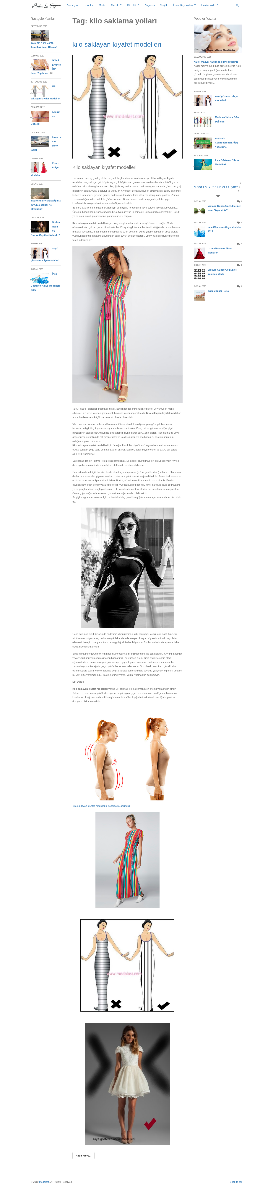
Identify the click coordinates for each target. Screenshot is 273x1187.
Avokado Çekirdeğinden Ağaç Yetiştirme (226, 142)
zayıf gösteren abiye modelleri (226, 98)
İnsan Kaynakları (183, 5)
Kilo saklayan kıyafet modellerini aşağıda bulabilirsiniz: (101, 806)
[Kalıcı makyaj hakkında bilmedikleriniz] (218, 39)
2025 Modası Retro (218, 291)
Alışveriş (150, 5)
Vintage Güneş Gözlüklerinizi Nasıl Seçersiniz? (224, 208)
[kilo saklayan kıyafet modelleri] (127, 106)
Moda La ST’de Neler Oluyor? (216, 187)
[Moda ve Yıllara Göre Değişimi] (203, 121)
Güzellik (131, 5)
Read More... (83, 1155)
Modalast (44, 1181)
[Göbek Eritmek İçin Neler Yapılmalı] (40, 64)
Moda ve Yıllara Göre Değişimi (227, 119)
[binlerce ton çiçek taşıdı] (40, 141)
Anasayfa (72, 5)
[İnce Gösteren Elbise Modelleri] (203, 164)
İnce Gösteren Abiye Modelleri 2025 (225, 229)
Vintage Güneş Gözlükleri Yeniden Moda (222, 271)
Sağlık (164, 5)
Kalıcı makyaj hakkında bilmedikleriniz (216, 61)
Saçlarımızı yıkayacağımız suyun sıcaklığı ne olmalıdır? (46, 205)
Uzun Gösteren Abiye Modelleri (220, 250)
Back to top (236, 1181)
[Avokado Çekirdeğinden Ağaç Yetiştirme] (203, 143)
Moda (102, 5)
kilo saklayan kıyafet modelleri (116, 44)
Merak (114, 5)
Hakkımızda (208, 5)
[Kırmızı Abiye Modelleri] (40, 167)
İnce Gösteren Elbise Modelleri (227, 162)
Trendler (88, 5)
